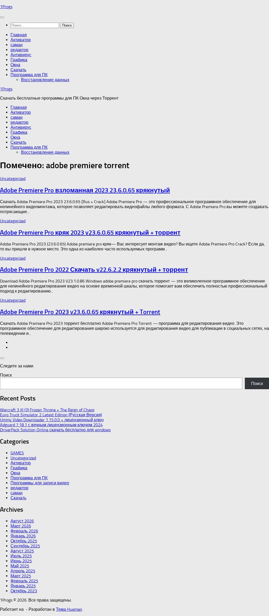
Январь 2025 (23, 585)
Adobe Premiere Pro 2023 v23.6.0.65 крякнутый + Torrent (80, 312)
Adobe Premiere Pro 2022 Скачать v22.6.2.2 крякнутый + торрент (94, 269)
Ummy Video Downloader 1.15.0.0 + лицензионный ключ (52, 419)
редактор (19, 49)
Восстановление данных (45, 79)
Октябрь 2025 (24, 540)
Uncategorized (12, 178)
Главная (19, 34)
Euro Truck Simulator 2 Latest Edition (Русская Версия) (51, 414)
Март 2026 (21, 525)
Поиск (6, 375)
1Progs (6, 6)
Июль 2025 (21, 555)
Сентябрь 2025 (25, 545)
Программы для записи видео (40, 482)
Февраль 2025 (24, 580)
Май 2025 (20, 565)
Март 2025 (21, 575)
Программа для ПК (29, 74)
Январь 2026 (23, 535)
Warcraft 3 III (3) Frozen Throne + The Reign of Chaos (47, 409)
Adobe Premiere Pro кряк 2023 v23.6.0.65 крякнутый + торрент (90, 232)
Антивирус (21, 54)
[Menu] (2, 17)
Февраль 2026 (24, 530)
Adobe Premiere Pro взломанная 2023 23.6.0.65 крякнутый (85, 190)
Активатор (21, 39)
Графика (19, 59)
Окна (15, 64)
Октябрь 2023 (24, 590)
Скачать (18, 69)
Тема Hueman (69, 609)
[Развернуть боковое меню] (2, 358)
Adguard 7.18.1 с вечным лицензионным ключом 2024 (51, 424)
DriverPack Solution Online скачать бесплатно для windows (55, 429)
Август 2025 (22, 550)
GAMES (17, 452)
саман (17, 44)
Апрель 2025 (23, 570)
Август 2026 (22, 521)
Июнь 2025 (21, 560)
